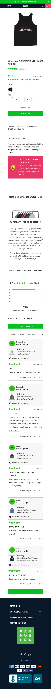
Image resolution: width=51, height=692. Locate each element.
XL (28, 100)
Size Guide (37, 76)
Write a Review (30, 327)
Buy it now (25, 113)
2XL (34, 100)
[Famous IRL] (25, 6)
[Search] (41, 5)
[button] (25, 68)
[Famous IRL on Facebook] (21, 655)
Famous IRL (28, 661)
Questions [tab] (28, 318)
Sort (22, 335)
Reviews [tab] (14, 318)
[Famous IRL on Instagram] (29, 655)
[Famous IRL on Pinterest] (25, 655)
